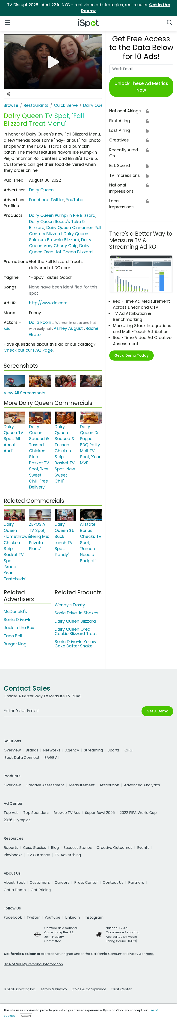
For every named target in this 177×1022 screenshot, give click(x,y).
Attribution (109, 785)
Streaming (93, 750)
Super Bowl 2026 (100, 812)
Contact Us (113, 882)
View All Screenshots (24, 393)
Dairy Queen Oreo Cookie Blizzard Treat (76, 631)
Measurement (82, 785)
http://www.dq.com (48, 303)
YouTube (74, 200)
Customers (40, 882)
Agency (72, 750)
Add (7, 328)
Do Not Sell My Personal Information (33, 964)
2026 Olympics (17, 820)
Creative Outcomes (114, 847)
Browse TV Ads (66, 812)
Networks (51, 750)
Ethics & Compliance (89, 989)
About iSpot (14, 882)
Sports (114, 750)
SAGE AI (51, 757)
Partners (136, 882)
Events (143, 847)
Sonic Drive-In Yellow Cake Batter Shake (75, 644)
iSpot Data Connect (22, 757)
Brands (32, 750)
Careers (62, 882)
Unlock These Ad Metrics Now (141, 86)
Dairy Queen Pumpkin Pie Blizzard (62, 215)
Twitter (57, 200)
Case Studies (34, 847)
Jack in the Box (19, 627)
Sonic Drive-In (18, 619)
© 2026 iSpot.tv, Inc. (20, 989)
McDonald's (15, 611)
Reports (11, 847)
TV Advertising (68, 855)
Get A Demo (157, 711)
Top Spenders (36, 812)
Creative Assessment (45, 785)
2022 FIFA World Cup (138, 812)
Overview (12, 750)
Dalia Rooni (40, 322)
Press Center (86, 882)
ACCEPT (26, 1016)
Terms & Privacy (53, 989)
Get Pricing (41, 889)
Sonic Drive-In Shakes (76, 613)
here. (150, 953)
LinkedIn (72, 917)
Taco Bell (13, 636)
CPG (128, 750)
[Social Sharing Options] (8, 94)
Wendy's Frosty (70, 605)
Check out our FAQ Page (28, 350)
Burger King (15, 644)
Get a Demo (15, 889)
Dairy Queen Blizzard (75, 621)
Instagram (94, 917)
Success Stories (78, 847)
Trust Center (121, 989)
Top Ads (11, 812)
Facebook (39, 200)
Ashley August (68, 328)
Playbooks (13, 855)
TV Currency (38, 855)
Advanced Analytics (142, 785)
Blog (55, 847)
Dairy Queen (41, 190)
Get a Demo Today (131, 355)
